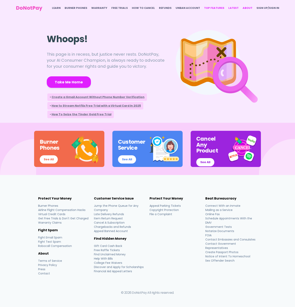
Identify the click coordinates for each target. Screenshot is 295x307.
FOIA (208, 235)
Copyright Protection (164, 210)
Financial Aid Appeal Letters (113, 271)
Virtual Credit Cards (51, 214)
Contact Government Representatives (220, 246)
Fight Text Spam (49, 242)
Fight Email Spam (50, 237)
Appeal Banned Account (111, 231)
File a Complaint (161, 214)
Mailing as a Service (219, 210)
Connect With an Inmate (222, 206)
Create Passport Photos (221, 252)
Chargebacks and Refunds (112, 227)
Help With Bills (103, 259)
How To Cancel (143, 8)
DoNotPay (29, 7)
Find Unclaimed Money (110, 254)
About (247, 8)
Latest (233, 8)
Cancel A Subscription (109, 223)
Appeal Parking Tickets (165, 206)
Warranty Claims (50, 223)
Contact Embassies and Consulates (230, 239)
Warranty (99, 8)
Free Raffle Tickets (107, 250)
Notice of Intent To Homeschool (227, 256)
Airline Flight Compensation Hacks (61, 210)
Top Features (214, 8)
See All (49, 159)
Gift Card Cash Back (108, 246)
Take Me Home (69, 82)
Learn (56, 8)
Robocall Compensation (55, 246)
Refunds (165, 8)
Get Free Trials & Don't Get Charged (63, 218)
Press (41, 269)
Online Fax (212, 214)
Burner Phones (76, 8)
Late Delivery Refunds (109, 214)
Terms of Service (50, 261)
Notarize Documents (219, 231)
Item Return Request (108, 218)
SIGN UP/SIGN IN (267, 8)
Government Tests (218, 227)
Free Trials (119, 8)
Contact (44, 273)
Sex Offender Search (220, 261)
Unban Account (188, 8)
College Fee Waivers (108, 263)
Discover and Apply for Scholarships (119, 267)
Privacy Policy (47, 265)
